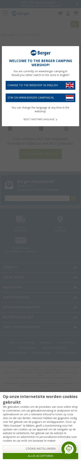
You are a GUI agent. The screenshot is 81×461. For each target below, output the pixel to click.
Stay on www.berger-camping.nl (31, 97)
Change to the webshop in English (33, 85)
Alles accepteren (40, 455)
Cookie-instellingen (40, 448)
